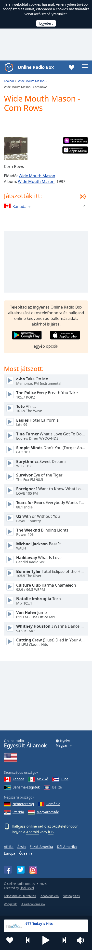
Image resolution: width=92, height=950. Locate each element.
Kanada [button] (19, 206)
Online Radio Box (35, 67)
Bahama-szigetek (26, 787)
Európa (9, 853)
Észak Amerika (41, 846)
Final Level (27, 888)
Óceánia (25, 853)
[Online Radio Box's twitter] (21, 870)
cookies (35, 4)
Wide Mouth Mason (37, 175)
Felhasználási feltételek (20, 896)
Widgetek (10, 904)
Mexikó (42, 779)
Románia (53, 804)
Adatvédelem (49, 896)
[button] (46, 940)
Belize (57, 787)
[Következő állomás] (64, 940)
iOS (50, 832)
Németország (23, 804)
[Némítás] (82, 940)
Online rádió (25, 743)
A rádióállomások (33, 904)
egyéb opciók (46, 346)
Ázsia (21, 846)
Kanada (18, 779)
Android (32, 832)
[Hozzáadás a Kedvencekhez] (10, 940)
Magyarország (48, 812)
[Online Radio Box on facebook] (8, 870)
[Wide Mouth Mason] (15, 148)
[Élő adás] (10, 380)
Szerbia (18, 812)
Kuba (64, 779)
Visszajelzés (71, 896)
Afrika (8, 846)
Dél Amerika (67, 846)
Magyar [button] (62, 745)
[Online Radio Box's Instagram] (33, 870)
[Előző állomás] (28, 940)
